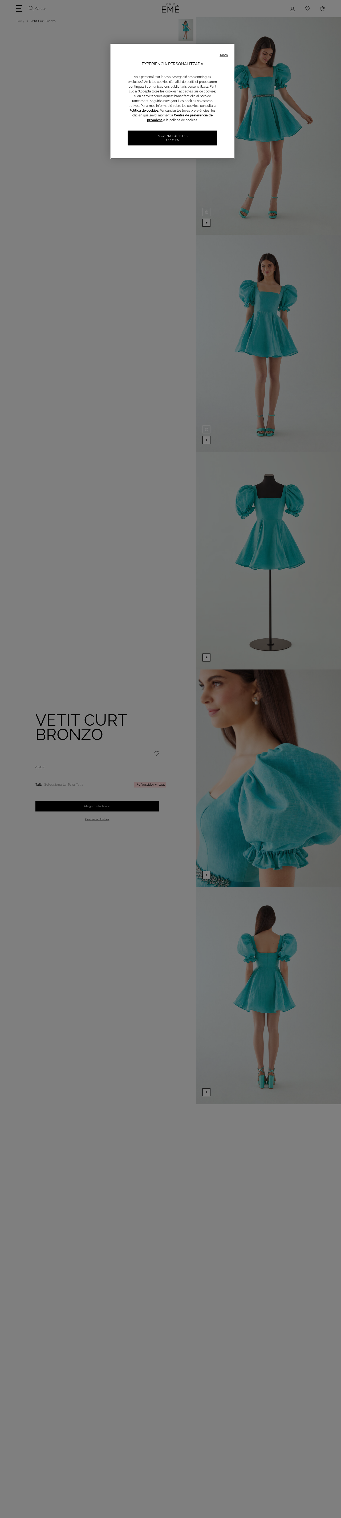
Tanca (224, 55)
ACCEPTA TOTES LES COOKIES (173, 138)
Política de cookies (143, 110)
